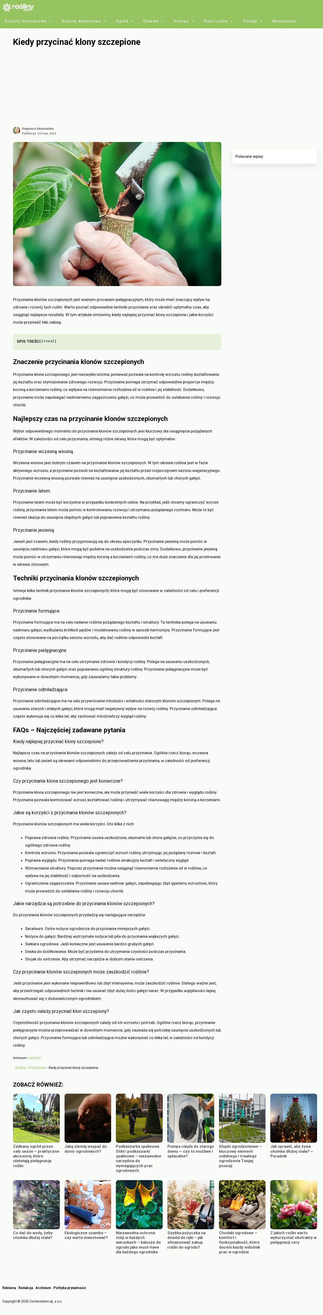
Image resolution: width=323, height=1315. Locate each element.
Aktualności (284, 21)
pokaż (49, 341)
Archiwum (43, 1288)
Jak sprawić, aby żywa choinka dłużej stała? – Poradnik (291, 1151)
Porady (250, 21)
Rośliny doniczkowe (26, 21)
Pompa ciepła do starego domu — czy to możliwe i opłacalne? (190, 1151)
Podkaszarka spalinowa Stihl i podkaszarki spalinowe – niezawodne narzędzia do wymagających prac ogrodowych (138, 1158)
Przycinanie (37, 1068)
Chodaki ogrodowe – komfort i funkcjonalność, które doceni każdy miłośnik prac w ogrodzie (239, 1242)
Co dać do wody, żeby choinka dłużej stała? (33, 1235)
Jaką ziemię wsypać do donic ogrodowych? (86, 1148)
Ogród (122, 21)
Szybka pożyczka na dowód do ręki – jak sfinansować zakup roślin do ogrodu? (186, 1240)
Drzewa (151, 21)
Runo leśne (216, 21)
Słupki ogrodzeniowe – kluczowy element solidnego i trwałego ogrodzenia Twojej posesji (240, 1156)
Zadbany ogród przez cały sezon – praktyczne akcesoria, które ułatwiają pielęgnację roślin (36, 1156)
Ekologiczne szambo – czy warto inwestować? (86, 1235)
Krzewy (181, 21)
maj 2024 (34, 1058)
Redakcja (25, 1288)
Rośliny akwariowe (81, 21)
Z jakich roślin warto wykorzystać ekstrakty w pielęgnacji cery (293, 1237)
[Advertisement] (165, 87)
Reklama (9, 1288)
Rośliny (20, 1068)
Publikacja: (39, 133)
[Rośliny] (19, 7)
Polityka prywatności (69, 1288)
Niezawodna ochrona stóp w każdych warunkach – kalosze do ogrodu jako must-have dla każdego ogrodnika (138, 1242)
